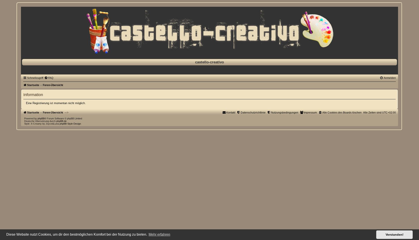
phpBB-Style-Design (70, 123)
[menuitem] (48, 77)
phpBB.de (61, 121)
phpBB (41, 118)
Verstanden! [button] (395, 234)
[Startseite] (209, 32)
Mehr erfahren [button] (159, 234)
